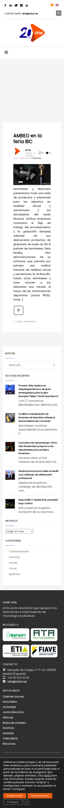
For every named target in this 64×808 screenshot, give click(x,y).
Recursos (9, 744)
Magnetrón (29, 321)
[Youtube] (26, 5)
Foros (13, 568)
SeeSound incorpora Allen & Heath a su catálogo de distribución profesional (38, 474)
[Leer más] (18, 314)
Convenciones (19, 551)
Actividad (9, 707)
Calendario (10, 738)
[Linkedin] (10, 5)
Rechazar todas (40, 795)
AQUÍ (47, 775)
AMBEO (20, 321)
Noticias (37, 158)
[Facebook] (5, 5)
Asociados (10, 702)
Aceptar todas (15, 795)
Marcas (8, 717)
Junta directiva (13, 712)
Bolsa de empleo (14, 723)
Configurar (13, 802)
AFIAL (28, 150)
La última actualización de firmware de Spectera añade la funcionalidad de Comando (36, 417)
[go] (54, 365)
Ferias (13, 563)
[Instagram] (21, 5)
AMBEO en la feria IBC (27, 139)
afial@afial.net (30, 13)
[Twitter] (16, 5)
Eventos (14, 557)
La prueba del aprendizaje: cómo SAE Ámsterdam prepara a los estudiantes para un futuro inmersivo (37, 448)
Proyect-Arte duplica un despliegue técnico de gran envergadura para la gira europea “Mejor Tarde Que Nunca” (38, 391)
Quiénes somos (13, 696)
